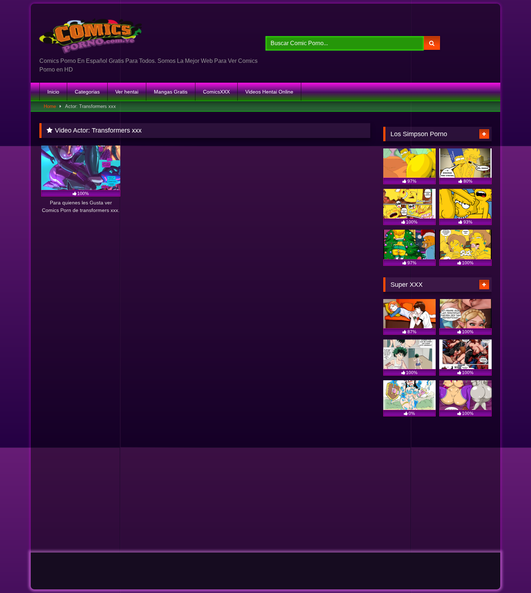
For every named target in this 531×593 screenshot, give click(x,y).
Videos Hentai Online (269, 92)
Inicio (53, 92)
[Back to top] (509, 571)
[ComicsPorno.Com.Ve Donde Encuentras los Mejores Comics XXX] (92, 33)
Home (50, 106)
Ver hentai (126, 92)
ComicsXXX (216, 92)
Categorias (87, 92)
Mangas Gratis (170, 92)
